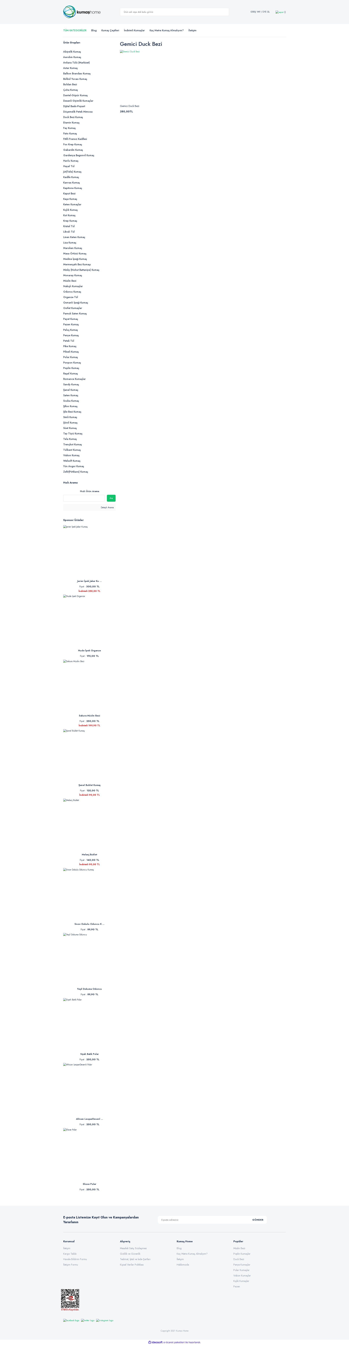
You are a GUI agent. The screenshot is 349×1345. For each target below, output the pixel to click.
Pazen (236, 1286)
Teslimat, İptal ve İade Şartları (135, 1259)
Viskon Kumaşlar (242, 1275)
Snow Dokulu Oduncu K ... (90, 924)
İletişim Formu (70, 1264)
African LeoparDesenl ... (89, 1119)
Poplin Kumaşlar (241, 1254)
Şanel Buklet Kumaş (90, 785)
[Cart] (281, 12)
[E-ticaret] (174, 1342)
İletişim (66, 1248)
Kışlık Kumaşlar (241, 1281)
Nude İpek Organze (89, 650)
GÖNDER (257, 1220)
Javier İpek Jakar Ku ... (89, 581)
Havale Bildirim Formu (75, 1259)
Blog (94, 30)
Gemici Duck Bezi (129, 106)
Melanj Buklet (89, 854)
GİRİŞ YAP (255, 11)
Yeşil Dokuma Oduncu (89, 989)
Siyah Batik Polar (89, 1054)
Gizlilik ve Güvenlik (130, 1254)
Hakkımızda (183, 1264)
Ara (111, 498)
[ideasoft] (155, 1342)
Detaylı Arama (107, 507)
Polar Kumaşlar (241, 1270)
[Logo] (82, 12)
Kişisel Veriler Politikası (132, 1264)
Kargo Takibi (70, 1254)
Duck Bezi (238, 1259)
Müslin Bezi (239, 1248)
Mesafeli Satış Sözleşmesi (133, 1248)
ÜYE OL (266, 11)
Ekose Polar (89, 1184)
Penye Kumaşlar (241, 1264)
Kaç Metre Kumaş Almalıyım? (192, 1254)
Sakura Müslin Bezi (89, 715)
